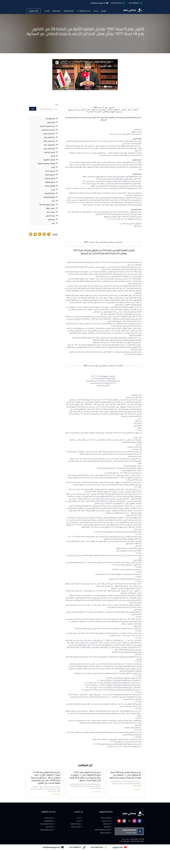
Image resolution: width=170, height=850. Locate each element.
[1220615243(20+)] (140, 831)
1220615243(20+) (129, 830)
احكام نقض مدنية (49, 148)
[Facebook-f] (139, 821)
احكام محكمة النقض (48, 129)
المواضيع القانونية (49, 197)
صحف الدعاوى (50, 215)
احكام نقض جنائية (49, 141)
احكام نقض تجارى (49, 137)
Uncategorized (50, 118)
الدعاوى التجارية (50, 174)
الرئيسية (103, 10)
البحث (56, 104)
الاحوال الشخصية (49, 152)
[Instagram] (134, 821)
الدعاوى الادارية (50, 170)
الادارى (53, 155)
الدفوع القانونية (50, 182)
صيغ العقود (51, 219)
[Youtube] (119, 821)
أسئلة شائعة (57, 10)
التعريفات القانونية (49, 159)
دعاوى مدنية (51, 211)
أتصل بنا (47, 10)
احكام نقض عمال (49, 144)
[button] (48, 234)
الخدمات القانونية (84, 10)
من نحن (95, 10)
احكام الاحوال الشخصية (47, 126)
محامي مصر (129, 10)
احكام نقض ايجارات (49, 133)
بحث (32, 109)
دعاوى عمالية (50, 208)
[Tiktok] (124, 821)
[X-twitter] (129, 821)
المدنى (53, 189)
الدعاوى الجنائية (50, 178)
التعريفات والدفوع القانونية (46, 163)
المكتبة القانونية (69, 10)
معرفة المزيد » (137, 789)
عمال (53, 223)
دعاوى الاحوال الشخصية (47, 204)
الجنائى (53, 167)
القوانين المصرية (50, 185)
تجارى (53, 200)
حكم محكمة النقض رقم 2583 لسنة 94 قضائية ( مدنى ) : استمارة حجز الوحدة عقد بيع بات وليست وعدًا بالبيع (125, 775)
